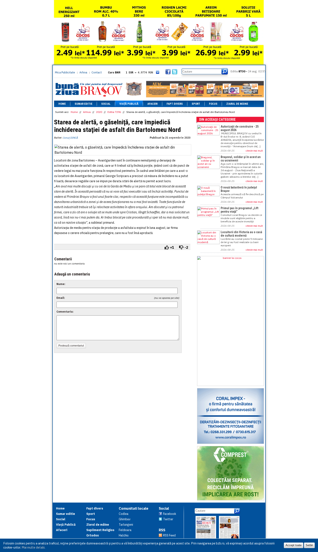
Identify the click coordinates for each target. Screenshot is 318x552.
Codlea (123, 514)
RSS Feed (169, 535)
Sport (196, 103)
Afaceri (152, 103)
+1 (172, 247)
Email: (60, 297)
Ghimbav (124, 519)
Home (62, 103)
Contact (97, 72)
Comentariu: (65, 311)
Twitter (168, 519)
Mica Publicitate (65, 72)
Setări (309, 545)
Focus (213, 103)
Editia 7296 (114, 112)
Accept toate (294, 545)
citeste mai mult (254, 150)
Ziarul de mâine (237, 103)
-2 (186, 247)
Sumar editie (83, 103)
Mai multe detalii (33, 547)
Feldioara (125, 530)
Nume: (60, 284)
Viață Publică (128, 103)
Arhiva (83, 72)
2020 (99, 112)
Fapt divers (175, 103)
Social (106, 103)
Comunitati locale (133, 508)
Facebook (169, 514)
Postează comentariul (71, 345)
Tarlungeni (126, 525)
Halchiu (123, 535)
